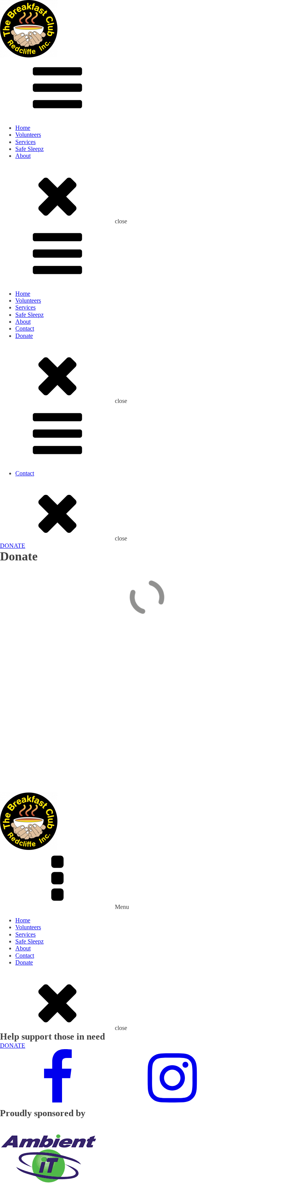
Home (22, 127)
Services (25, 142)
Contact (24, 328)
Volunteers (28, 134)
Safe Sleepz (29, 149)
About (23, 155)
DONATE (12, 545)
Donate (24, 335)
